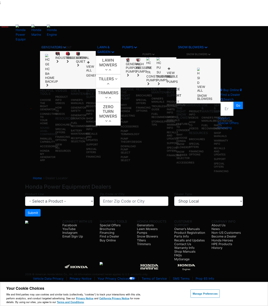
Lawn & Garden (104, 49)
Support (92, 144)
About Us (218, 225)
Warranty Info (184, 248)
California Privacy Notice (114, 298)
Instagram (69, 233)
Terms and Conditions (70, 302)
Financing (93, 156)
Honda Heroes (222, 240)
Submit (33, 213)
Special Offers (60, 131)
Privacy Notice (80, 278)
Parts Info (90, 112)
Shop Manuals (92, 120)
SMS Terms (181, 278)
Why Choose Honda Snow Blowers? (183, 141)
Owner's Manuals (77, 101)
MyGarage (182, 259)
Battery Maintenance (80, 132)
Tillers (107, 79)
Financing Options (62, 138)
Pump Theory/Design (131, 140)
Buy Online (108, 240)
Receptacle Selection (79, 140)
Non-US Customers (226, 233)
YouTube (69, 229)
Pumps (128, 47)
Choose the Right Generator (47, 104)
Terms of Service (154, 278)
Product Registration (95, 104)
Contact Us (182, 244)
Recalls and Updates (189, 240)
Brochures (63, 124)
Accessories (49, 146)
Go (238, 105)
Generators (145, 225)
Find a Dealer (109, 236)
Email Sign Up (72, 236)
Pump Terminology (130, 132)
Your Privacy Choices (113, 278)
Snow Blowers (191, 47)
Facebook (69, 225)
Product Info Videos (61, 100)
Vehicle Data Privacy (48, 278)
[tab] (108, 65)
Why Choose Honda (126, 108)
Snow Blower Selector (183, 155)
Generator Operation (78, 117)
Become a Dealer (223, 236)
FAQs (178, 255)
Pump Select (125, 158)
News (215, 229)
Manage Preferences (205, 293)
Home (37, 178)
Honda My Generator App (47, 155)
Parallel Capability (47, 140)
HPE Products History (221, 246)
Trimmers (108, 92)
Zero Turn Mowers (108, 111)
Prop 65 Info (205, 278)
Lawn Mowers (108, 62)
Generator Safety (78, 109)
